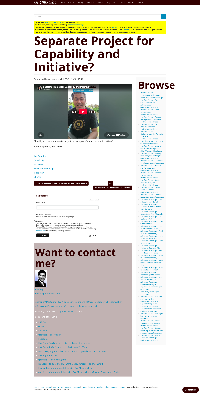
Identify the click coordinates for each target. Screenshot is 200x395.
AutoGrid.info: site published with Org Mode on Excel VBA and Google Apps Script (79, 372)
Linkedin (42, 330)
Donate (92, 387)
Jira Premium (40, 156)
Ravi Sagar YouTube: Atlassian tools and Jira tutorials (64, 343)
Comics (68, 387)
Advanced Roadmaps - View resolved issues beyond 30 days (152, 262)
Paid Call (71, 3)
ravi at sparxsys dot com (47, 293)
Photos (84, 387)
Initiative (38, 164)
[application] (190, 390)
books (114, 27)
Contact (140, 3)
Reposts (114, 387)
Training (80, 3)
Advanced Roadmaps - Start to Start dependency (152, 256)
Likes (107, 387)
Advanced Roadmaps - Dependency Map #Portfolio (152, 212)
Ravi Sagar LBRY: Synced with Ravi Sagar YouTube (63, 347)
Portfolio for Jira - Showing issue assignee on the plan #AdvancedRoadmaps (151, 155)
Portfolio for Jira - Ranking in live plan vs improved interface (152, 315)
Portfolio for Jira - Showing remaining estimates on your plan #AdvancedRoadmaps (152, 330)
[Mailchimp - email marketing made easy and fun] (90, 236)
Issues (122, 387)
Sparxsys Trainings (76, 25)
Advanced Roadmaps (44, 168)
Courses (89, 3)
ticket (126, 29)
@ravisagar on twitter (90, 306)
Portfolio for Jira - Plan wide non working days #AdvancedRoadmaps (61, 183)
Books (123, 3)
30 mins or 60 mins (53, 22)
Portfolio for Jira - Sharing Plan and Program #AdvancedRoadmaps (151, 182)
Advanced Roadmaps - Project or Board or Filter (151, 246)
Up (110, 183)
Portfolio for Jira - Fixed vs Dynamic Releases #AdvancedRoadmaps (151, 126)
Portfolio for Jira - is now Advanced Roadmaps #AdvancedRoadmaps (150, 337)
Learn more (40, 231)
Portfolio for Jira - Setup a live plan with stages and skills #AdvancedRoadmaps (151, 148)
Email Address (41, 202)
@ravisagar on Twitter (49, 334)
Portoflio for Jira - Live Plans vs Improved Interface (152, 142)
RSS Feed (42, 322)
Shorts (37, 176)
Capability (39, 160)
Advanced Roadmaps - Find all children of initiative (151, 227)
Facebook (43, 338)
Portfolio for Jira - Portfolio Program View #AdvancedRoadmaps (151, 175)
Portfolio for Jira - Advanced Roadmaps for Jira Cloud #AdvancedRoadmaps (151, 323)
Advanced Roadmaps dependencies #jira (149, 283)
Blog (108, 3)
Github (41, 326)
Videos (99, 3)
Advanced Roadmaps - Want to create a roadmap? (152, 268)
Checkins (76, 387)
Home (63, 3)
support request (66, 311)
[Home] (46, 2)
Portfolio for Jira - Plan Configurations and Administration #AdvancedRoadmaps (149, 103)
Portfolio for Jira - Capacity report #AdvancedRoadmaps (152, 195)
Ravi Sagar (40, 289)
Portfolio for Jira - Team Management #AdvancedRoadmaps (150, 112)
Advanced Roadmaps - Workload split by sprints (150, 273)
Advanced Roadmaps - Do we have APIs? (151, 217)
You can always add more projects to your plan (112, 188)
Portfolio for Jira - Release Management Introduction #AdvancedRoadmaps (151, 119)
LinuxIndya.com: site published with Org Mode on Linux (66, 368)
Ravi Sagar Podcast (47, 355)
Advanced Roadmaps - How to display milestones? (152, 237)
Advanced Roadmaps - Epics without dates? (152, 222)
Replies (100, 387)
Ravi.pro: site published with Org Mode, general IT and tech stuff (70, 363)
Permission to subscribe (43, 214)
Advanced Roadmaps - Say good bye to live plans (151, 251)
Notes (115, 3)
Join (42, 387)
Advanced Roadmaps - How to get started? (152, 241)
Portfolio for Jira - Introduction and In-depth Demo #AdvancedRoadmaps (152, 95)
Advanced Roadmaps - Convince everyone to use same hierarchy (151, 206)
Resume (131, 3)
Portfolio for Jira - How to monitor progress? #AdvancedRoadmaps (151, 167)
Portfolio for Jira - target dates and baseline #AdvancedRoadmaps (150, 189)
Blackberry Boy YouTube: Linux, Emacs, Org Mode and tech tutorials (72, 351)
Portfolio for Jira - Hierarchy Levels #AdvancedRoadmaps (152, 161)
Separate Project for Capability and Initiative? (150, 305)
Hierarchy (39, 172)
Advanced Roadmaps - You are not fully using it (151, 278)
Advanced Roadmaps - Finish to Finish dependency (152, 232)
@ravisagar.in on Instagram (52, 359)
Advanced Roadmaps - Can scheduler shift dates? (151, 200)
